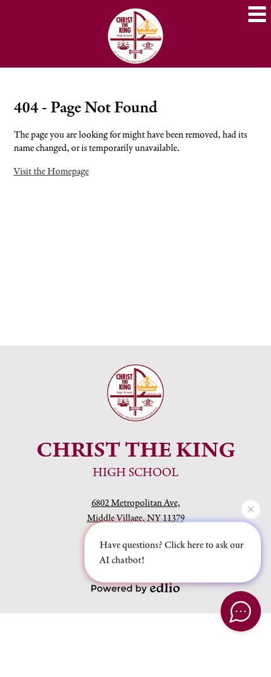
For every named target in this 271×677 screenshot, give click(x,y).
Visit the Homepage (51, 170)
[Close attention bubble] (251, 509)
